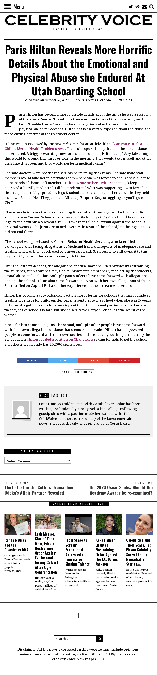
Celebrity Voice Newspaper (73, 659)
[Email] (144, 6)
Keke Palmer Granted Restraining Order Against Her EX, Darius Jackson (107, 552)
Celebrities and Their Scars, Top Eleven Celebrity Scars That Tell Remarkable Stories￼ (138, 552)
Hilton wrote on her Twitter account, (95, 183)
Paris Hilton (83, 372)
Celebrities (89, 100)
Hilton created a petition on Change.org (60, 339)
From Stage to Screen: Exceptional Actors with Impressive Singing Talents (77, 552)
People (105, 100)
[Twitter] (130, 6)
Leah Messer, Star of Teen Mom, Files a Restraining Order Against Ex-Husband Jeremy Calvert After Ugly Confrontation (46, 553)
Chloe (127, 100)
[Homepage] (137, 6)
